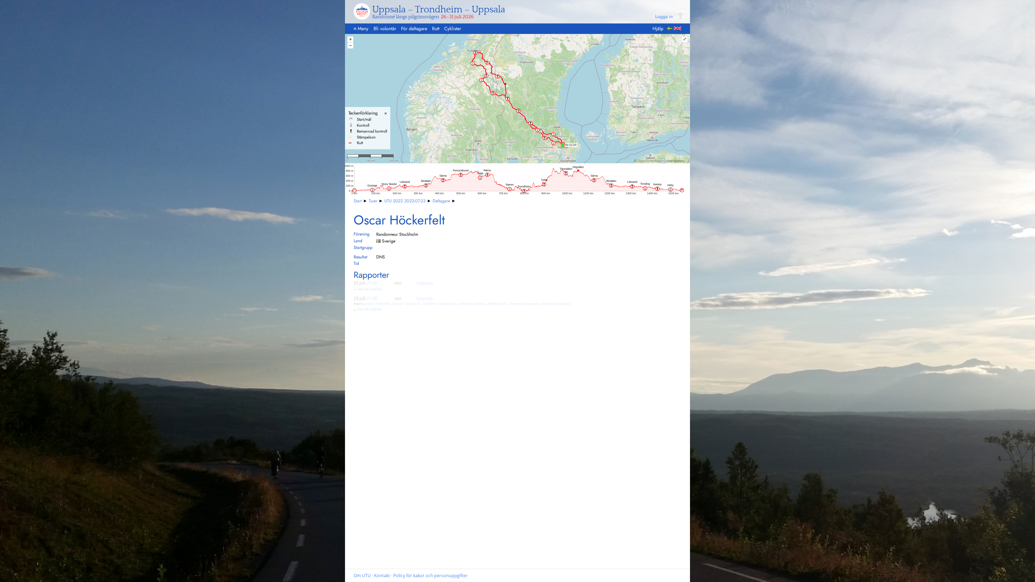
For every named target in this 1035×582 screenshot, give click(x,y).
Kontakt (382, 575)
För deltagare (414, 28)
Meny (361, 28)
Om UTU (362, 575)
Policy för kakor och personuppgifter (430, 575)
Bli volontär (385, 28)
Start (358, 201)
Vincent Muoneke (556, 303)
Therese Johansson (524, 303)
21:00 (372, 283)
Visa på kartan (368, 289)
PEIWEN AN (498, 303)
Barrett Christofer (376, 303)
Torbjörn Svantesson (440, 303)
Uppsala (424, 283)
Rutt (435, 28)
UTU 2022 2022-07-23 (405, 201)
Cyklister (452, 28)
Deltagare (441, 201)
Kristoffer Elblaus (473, 303)
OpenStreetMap (649, 160)
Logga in (664, 16)
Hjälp (658, 28)
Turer (373, 201)
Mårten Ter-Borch (406, 303)
